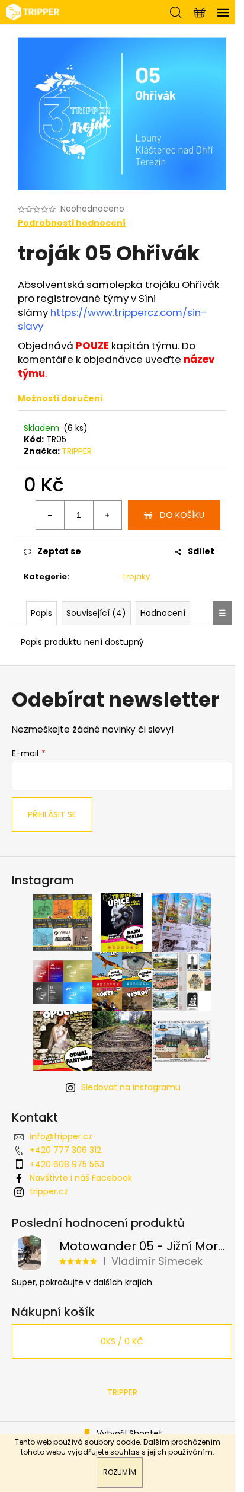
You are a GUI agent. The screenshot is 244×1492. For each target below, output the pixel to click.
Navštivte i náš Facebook (81, 1178)
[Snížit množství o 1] (50, 515)
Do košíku (182, 515)
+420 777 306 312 (65, 1150)
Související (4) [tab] (96, 613)
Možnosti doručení (60, 398)
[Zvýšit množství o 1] (107, 515)
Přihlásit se (52, 814)
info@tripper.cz (61, 1136)
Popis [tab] (41, 613)
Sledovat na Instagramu (131, 1087)
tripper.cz (49, 1191)
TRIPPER (77, 451)
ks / (122, 1341)
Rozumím (119, 1472)
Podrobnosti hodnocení (72, 223)
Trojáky (136, 576)
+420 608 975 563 (67, 1164)
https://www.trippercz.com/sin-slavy (112, 319)
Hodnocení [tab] (162, 613)
